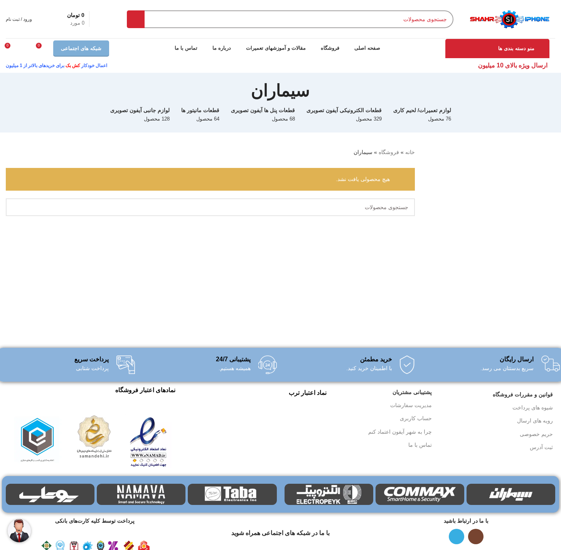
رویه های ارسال (535, 421)
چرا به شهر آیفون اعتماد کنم (400, 432)
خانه (410, 152)
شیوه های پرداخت (532, 407)
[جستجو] (136, 19)
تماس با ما (420, 445)
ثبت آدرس (541, 447)
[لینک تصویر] (148, 441)
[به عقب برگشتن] (319, 90)
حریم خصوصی (536, 434)
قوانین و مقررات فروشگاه (523, 394)
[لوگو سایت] (509, 18)
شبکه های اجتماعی (81, 48)
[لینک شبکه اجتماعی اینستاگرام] (476, 536)
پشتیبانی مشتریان (412, 392)
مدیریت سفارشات (411, 405)
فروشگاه (389, 152)
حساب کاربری (416, 418)
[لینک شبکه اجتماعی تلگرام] (456, 536)
